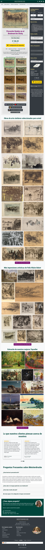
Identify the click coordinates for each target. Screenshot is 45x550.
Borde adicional (33, 17)
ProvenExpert (9, 456)
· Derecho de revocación (6, 534)
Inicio (2, 4)
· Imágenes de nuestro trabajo (21, 532)
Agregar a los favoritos (20, 104)
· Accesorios (18, 534)
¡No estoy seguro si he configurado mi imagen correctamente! (16, 494)
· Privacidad (4, 532)
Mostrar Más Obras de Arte (22, 427)
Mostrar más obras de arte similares (22, 262)
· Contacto (3, 528)
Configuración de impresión (16, 45)
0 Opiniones (18, 112)
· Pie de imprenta (5, 530)
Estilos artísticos (6, 4)
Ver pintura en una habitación (16, 110)
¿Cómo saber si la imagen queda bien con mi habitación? (15, 486)
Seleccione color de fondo (16, 107)
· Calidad (17, 531)
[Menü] (1, 1)
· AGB (3, 531)
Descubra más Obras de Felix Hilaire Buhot (22, 344)
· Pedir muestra (18, 535)
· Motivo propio (18, 528)
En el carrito (37, 82)
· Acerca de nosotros (5, 537)
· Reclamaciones (4, 535)
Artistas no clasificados (14, 4)
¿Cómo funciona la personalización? (11, 472)
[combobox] (37, 19)
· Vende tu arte (18, 530)
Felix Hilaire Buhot (22, 4)
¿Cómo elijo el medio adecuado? (10, 490)
